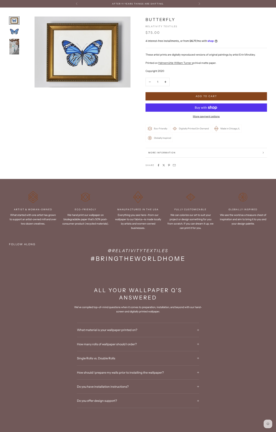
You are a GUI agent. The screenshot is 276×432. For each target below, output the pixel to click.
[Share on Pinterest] (168, 165)
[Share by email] (174, 165)
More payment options (206, 116)
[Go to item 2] (14, 32)
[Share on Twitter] (163, 165)
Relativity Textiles (161, 26)
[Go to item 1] (14, 21)
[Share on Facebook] (158, 165)
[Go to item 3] (14, 46)
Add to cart (206, 96)
